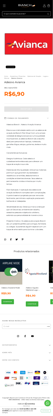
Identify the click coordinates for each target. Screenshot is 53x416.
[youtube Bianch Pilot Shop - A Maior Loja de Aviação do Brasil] (32, 336)
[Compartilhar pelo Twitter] (17, 239)
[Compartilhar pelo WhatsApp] (5, 239)
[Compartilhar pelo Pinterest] (22, 239)
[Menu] (4, 6)
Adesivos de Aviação (34, 76)
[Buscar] (48, 13)
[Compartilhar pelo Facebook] (11, 239)
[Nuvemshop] (26, 404)
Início (6, 76)
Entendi (45, 410)
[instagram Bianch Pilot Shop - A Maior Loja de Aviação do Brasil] (18, 336)
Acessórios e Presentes (17, 76)
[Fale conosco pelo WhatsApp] (47, 403)
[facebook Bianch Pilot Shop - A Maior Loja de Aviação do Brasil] (25, 336)
